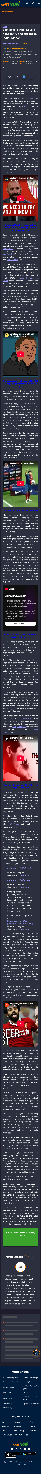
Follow (25, 43)
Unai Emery (28, 718)
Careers (17, 1422)
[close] (37, 1456)
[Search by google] (27, 3)
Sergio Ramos (26, 278)
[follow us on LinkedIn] (29, 1449)
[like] (9, 76)
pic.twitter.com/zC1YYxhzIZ (19, 868)
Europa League (18, 727)
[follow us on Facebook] (11, 1449)
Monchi (29, 98)
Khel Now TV (35, 1431)
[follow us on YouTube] (24, 1449)
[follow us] (24, 76)
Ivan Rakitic (8, 254)
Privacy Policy (19, 1431)
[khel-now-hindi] (38, 3)
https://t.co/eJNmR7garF (17, 921)
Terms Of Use (7, 1435)
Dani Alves (8, 249)
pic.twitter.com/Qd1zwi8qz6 (19, 880)
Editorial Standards (21, 1435)
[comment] (17, 76)
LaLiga (5, 27)
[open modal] (36, 1352)
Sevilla (26, 106)
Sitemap (33, 1426)
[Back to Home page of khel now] (10, 4)
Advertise (17, 1426)
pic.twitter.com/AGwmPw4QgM (20, 924)
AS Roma (14, 824)
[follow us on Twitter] (20, 1449)
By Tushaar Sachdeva (11, 43)
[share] (31, 76)
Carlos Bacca (12, 260)
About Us (5, 1426)
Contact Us (6, 1431)
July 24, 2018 (26, 875)
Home (4, 1422)
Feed (31, 1422)
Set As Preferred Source (15, 48)
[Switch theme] (33, 3)
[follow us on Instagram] (16, 1449)
